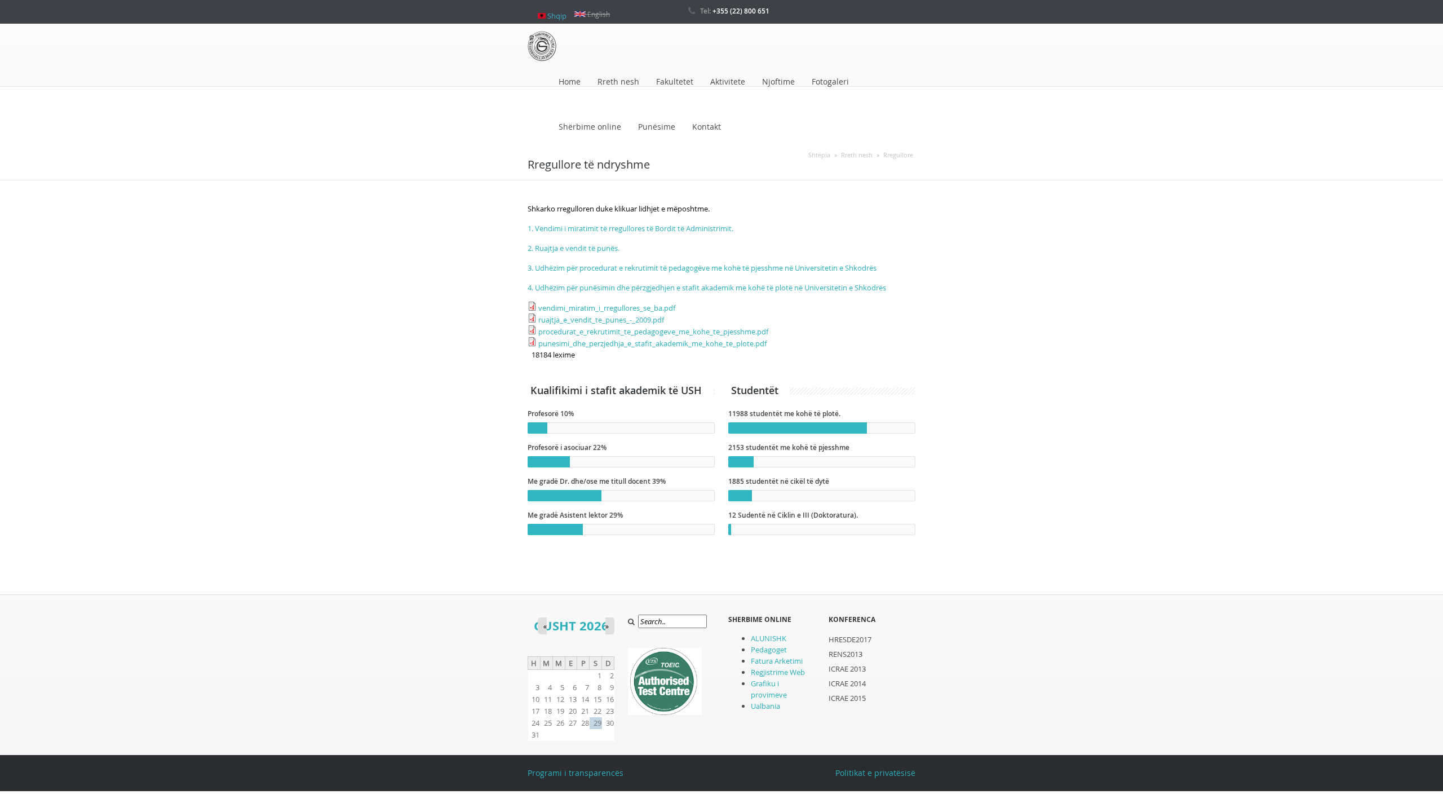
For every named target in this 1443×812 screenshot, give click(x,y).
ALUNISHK (768, 638)
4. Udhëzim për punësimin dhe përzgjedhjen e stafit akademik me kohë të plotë (660, 288)
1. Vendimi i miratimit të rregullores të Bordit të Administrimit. (630, 228)
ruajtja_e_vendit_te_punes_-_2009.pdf (601, 320)
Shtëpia (819, 155)
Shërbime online (590, 126)
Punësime (656, 126)
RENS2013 (845, 654)
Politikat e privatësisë (875, 772)
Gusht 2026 (571, 625)
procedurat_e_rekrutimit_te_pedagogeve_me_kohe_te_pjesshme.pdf (653, 331)
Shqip (556, 11)
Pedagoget (769, 650)
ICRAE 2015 (847, 698)
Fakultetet (674, 81)
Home (570, 81)
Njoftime (778, 81)
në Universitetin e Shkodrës (839, 288)
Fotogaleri (830, 81)
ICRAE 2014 (847, 683)
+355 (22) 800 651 (740, 11)
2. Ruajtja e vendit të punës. (573, 248)
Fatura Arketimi (777, 661)
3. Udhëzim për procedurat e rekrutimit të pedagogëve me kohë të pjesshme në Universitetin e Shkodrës (702, 268)
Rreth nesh (618, 81)
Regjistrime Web (778, 672)
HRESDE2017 (850, 639)
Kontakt (706, 126)
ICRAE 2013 (847, 669)
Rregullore (898, 155)
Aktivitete (727, 81)
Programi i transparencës (575, 772)
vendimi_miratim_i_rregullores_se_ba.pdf (606, 308)
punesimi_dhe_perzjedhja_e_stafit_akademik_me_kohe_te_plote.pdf (652, 343)
